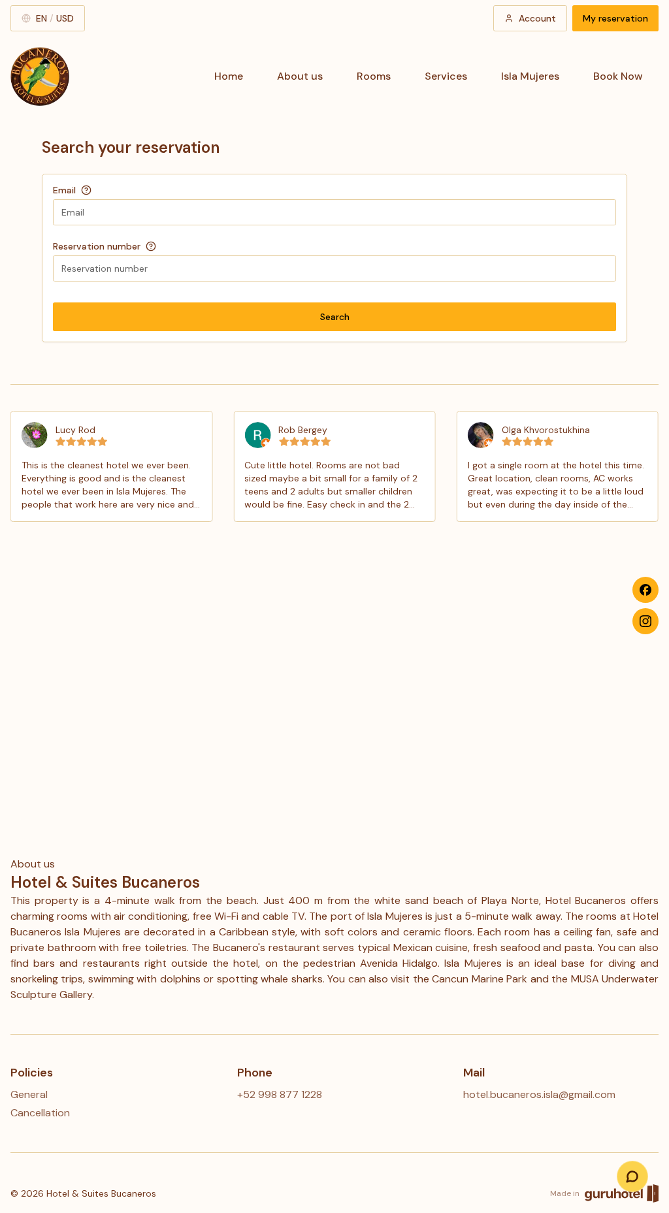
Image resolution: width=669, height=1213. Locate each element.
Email (64, 190)
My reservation (615, 18)
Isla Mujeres (530, 76)
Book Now (618, 76)
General (29, 1094)
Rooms (374, 76)
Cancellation (40, 1113)
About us (300, 76)
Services (446, 76)
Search (335, 317)
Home (228, 76)
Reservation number (96, 246)
